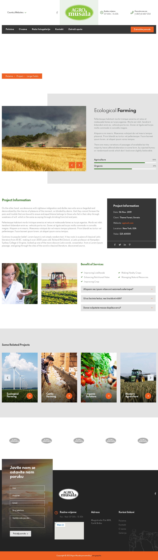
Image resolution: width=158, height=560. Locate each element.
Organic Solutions (91, 395)
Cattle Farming (51, 395)
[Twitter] (119, 245)
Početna (9, 76)
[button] (72, 165)
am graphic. (97, 556)
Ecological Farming (13, 395)
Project (20, 76)
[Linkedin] (124, 245)
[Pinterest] (129, 245)
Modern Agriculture (131, 395)
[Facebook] (114, 245)
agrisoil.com (127, 223)
